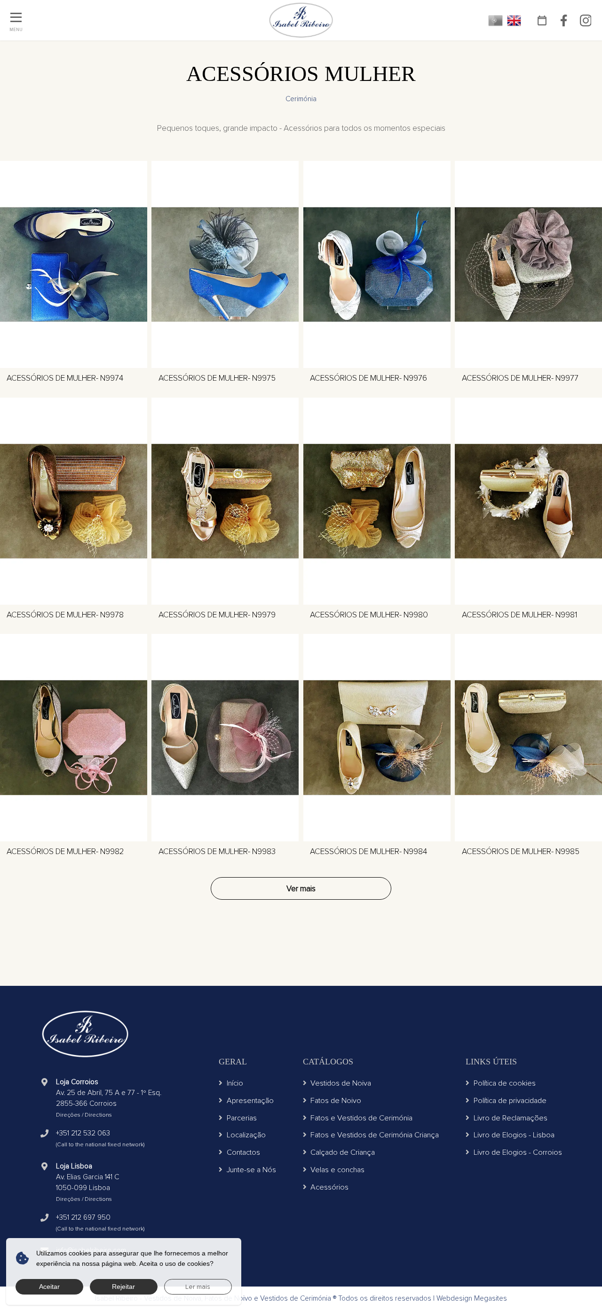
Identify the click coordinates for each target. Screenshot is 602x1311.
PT (495, 20)
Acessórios (329, 1187)
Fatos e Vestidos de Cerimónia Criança (374, 1135)
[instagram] (585, 20)
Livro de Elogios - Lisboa (514, 1135)
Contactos (243, 1152)
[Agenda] (542, 20)
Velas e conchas (337, 1170)
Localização (246, 1135)
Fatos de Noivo (335, 1100)
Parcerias (242, 1118)
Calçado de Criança (342, 1152)
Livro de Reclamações (510, 1118)
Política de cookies (505, 1083)
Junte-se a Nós (251, 1170)
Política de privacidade (510, 1100)
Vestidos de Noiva (340, 1083)
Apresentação (250, 1100)
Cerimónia (301, 99)
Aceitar (49, 1286)
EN (514, 20)
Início (235, 1083)
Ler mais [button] (197, 1287)
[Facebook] (563, 20)
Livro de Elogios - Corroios (518, 1152)
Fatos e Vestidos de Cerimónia (361, 1118)
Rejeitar (123, 1286)
